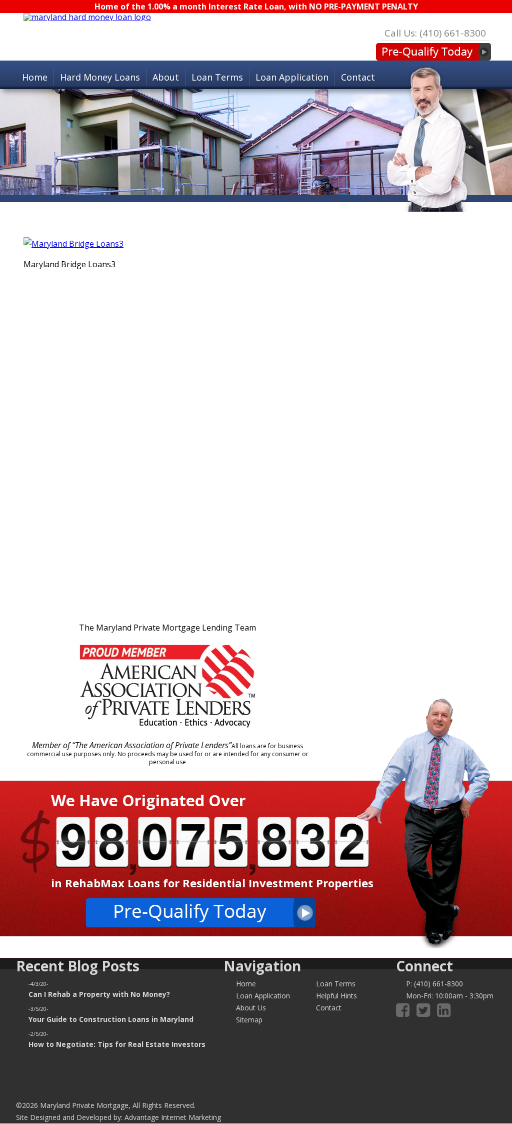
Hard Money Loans (100, 77)
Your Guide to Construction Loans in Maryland (111, 1019)
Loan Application (292, 77)
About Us (251, 1007)
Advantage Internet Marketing (172, 1117)
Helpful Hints (336, 995)
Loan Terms (217, 77)
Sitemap (249, 1019)
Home (35, 77)
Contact (358, 77)
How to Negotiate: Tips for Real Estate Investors (117, 1044)
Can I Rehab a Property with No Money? (99, 994)
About (165, 77)
